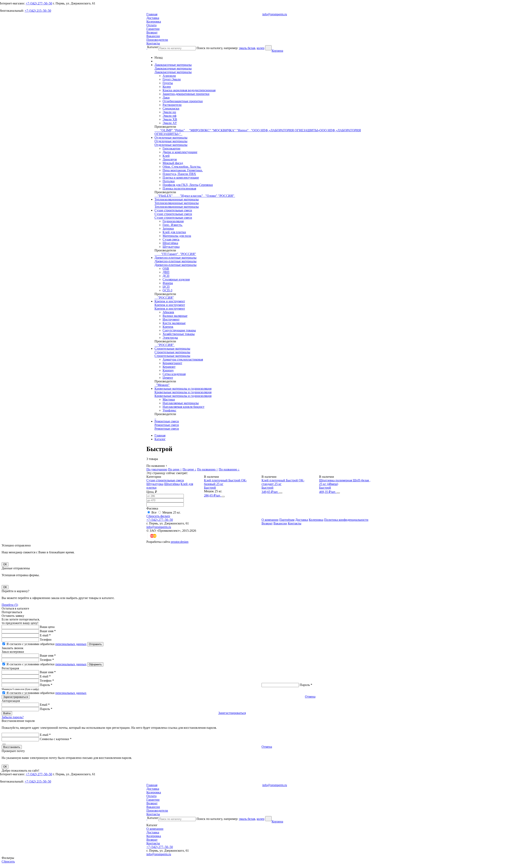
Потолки (169, 181)
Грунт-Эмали (172, 79)
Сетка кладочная (174, 374)
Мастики (169, 399)
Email (45, 704)
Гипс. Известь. (173, 225)
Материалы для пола (177, 235)
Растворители (172, 105)
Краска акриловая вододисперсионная (189, 90)
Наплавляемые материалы (181, 403)
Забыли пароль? (13, 717)
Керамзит (169, 366)
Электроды (170, 337)
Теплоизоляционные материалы (176, 199)
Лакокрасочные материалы (173, 64)
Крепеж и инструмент (169, 301)
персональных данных (70, 644)
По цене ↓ (189, 469)
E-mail (45, 635)
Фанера (168, 283)
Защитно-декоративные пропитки (186, 94)
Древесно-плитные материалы (175, 257)
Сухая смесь (171, 239)
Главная (151, 14)
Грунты (168, 83)
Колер (167, 86)
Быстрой (210, 487)
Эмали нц (169, 112)
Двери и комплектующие (180, 152)
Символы (55, 739)
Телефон (45, 639)
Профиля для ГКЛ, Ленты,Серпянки (188, 185)
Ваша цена (47, 627)
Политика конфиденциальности (346, 519)
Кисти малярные (174, 323)
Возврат (152, 32)
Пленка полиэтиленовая (179, 188)
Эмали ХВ (170, 119)
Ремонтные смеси (166, 421)
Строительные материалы (172, 348)
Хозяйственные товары (179, 334)
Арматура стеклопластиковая (183, 359)
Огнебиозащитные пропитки (183, 101)
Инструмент (171, 319)
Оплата (151, 25)
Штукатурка (171, 246)
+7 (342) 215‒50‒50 (38, 10)
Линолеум (170, 159)
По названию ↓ (229, 469)
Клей (166, 155)
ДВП (166, 272)
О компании (270, 519)
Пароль (46, 685)
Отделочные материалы (170, 137)
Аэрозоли (169, 75)
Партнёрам (286, 519)
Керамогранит (172, 363)
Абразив (168, 312)
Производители (157, 39)
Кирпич (168, 370)
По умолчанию (156, 469)
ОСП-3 (167, 290)
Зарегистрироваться (232, 713)
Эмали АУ (170, 123)
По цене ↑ (175, 469)
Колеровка (153, 21)
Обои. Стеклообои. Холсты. (182, 166)
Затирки (168, 228)
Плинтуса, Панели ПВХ (179, 174)
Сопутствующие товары (179, 330)
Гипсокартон (171, 148)
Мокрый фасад (173, 163)
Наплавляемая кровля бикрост (183, 406)
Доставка (152, 18)
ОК (5, 564)
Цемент (168, 377)
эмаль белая (247, 48)
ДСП (166, 275)
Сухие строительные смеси (173, 210)
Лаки (166, 97)
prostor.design (179, 541)
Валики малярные (175, 316)
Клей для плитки (174, 232)
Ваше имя (48, 631)
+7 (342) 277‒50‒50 (39, 3)
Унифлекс (169, 410)
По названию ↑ (207, 469)
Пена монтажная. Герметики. (183, 170)
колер (260, 48)
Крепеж (168, 326)
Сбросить (8, 861)
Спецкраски (171, 108)
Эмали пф (169, 115)
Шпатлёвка (170, 243)
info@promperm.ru (274, 14)
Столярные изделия (176, 279)
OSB (166, 268)
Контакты (153, 43)
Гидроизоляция (173, 221)
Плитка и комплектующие (181, 177)
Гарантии (153, 29)
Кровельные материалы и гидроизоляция (182, 388)
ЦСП (166, 286)
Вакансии (153, 36)
